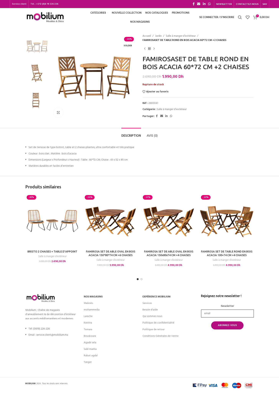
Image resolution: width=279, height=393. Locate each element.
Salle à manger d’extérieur (181, 36)
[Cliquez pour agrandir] (58, 112)
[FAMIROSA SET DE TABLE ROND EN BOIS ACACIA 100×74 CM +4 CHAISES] (227, 221)
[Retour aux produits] (149, 48)
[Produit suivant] (154, 48)
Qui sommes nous (152, 316)
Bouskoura (90, 336)
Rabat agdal (91, 355)
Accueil (146, 36)
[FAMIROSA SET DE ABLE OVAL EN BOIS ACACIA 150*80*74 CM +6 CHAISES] (110, 221)
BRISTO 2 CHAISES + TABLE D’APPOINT (52, 251)
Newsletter (227, 306)
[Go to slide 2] (141, 279)
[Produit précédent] (144, 48)
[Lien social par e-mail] (199, 4)
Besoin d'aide (150, 310)
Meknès (88, 303)
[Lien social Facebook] (193, 4)
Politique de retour (153, 329)
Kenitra (88, 323)
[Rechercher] (240, 17)
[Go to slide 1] (138, 279)
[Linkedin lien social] (204, 4)
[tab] (131, 134)
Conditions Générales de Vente (160, 336)
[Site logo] (45, 17)
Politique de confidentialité (158, 323)
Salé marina (90, 349)
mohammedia (92, 310)
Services (147, 303)
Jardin (158, 36)
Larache (88, 316)
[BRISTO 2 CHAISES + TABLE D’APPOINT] (52, 221)
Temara (88, 329)
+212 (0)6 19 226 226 (47, 4)
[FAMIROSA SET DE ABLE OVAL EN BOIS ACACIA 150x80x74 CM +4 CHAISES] (169, 221)
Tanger (88, 362)
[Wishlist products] (247, 17)
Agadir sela (90, 342)
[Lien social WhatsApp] (209, 4)
